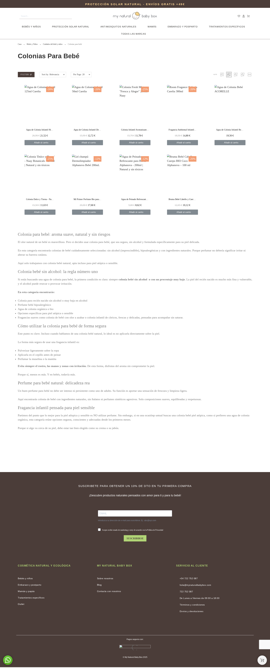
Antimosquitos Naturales (118, 26)
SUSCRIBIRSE (135, 538)
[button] (215, 74)
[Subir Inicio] (262, 660)
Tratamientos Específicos (227, 26)
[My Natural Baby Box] (135, 16)
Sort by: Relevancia (50, 74)
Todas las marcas (133, 34)
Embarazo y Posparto (183, 26)
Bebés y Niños (31, 26)
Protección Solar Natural (70, 26)
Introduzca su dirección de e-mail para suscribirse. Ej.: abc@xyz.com (127, 520)
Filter (25, 74)
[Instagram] (143, 624)
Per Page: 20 (79, 74)
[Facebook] (127, 624)
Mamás (152, 26)
